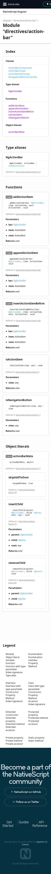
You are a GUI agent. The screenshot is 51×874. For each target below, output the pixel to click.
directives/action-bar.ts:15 (28, 172)
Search (33, 12)
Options (39, 12)
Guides (24, 822)
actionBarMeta (16, 131)
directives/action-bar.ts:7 (27, 372)
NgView (37, 513)
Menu (45, 12)
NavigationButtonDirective (22, 77)
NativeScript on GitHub (27, 792)
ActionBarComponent (20, 67)
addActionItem (16, 105)
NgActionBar (15, 91)
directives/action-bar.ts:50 (28, 214)
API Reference (39, 824)
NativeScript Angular (15, 11)
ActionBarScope (17, 70)
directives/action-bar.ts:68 (28, 270)
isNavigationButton (18, 117)
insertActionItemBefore (21, 111)
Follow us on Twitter (27, 801)
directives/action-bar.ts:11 (28, 415)
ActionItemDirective (19, 74)
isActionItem (15, 114)
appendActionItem (18, 108)
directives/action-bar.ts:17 (28, 468)
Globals (7, 20)
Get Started (7, 824)
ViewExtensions (16, 166)
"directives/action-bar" (25, 20)
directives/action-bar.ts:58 (28, 320)
